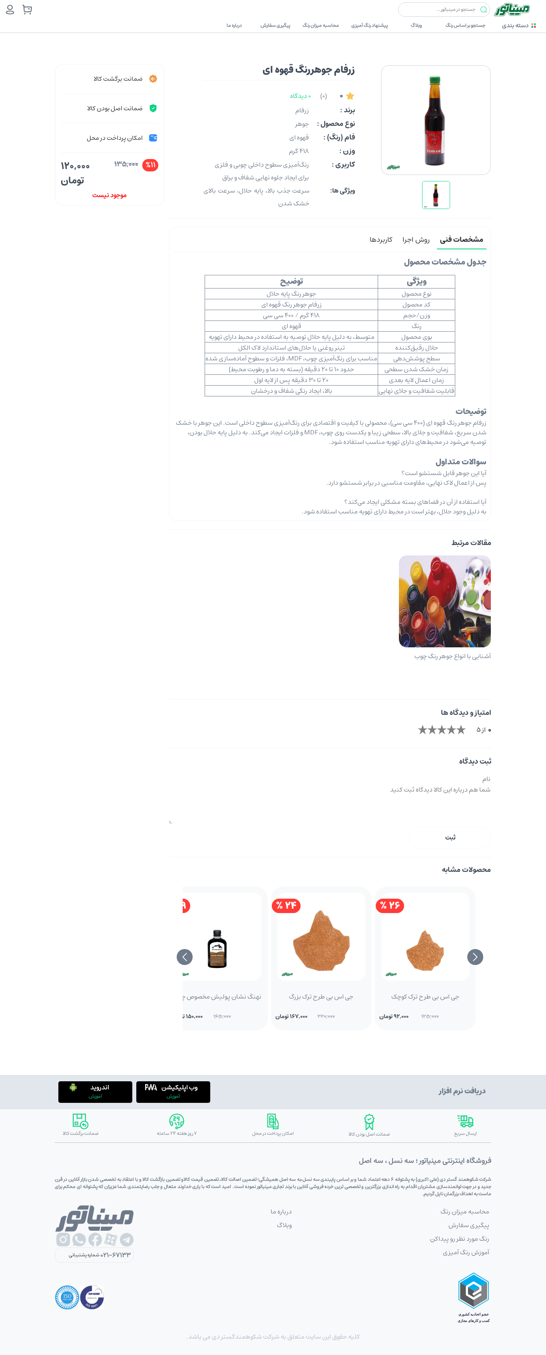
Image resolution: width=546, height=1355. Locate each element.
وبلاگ (416, 25)
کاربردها (381, 239)
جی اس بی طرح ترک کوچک (425, 996)
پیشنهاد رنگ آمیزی (369, 25)
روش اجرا (416, 239)
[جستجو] (483, 9)
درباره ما (234, 25)
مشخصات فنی (461, 239)
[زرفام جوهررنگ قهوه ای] (436, 195)
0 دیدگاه (300, 95)
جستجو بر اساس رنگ (465, 25)
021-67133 (115, 1255)
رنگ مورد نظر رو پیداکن (459, 1238)
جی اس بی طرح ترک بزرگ (321, 996)
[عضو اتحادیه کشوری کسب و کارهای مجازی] (473, 1297)
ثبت (450, 837)
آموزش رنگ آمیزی (466, 1252)
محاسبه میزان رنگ (321, 25)
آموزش (173, 1096)
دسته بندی (515, 25)
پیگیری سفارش (275, 25)
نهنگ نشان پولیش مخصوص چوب (217, 996)
